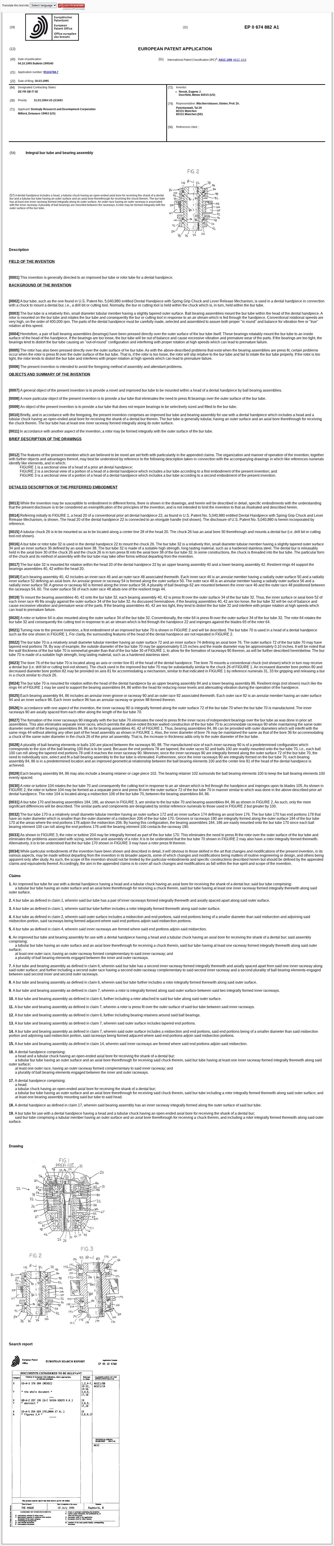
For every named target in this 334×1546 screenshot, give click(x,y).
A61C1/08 (225, 59)
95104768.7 (50, 72)
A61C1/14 (239, 59)
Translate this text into (15, 5)
